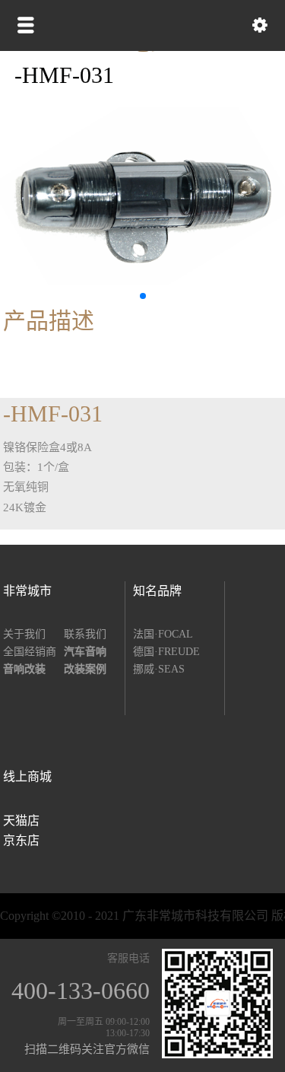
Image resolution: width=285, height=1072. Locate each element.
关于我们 (24, 634)
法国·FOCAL (163, 634)
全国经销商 (29, 651)
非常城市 (27, 590)
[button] (143, 296)
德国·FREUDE (166, 651)
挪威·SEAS (159, 669)
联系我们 (85, 634)
